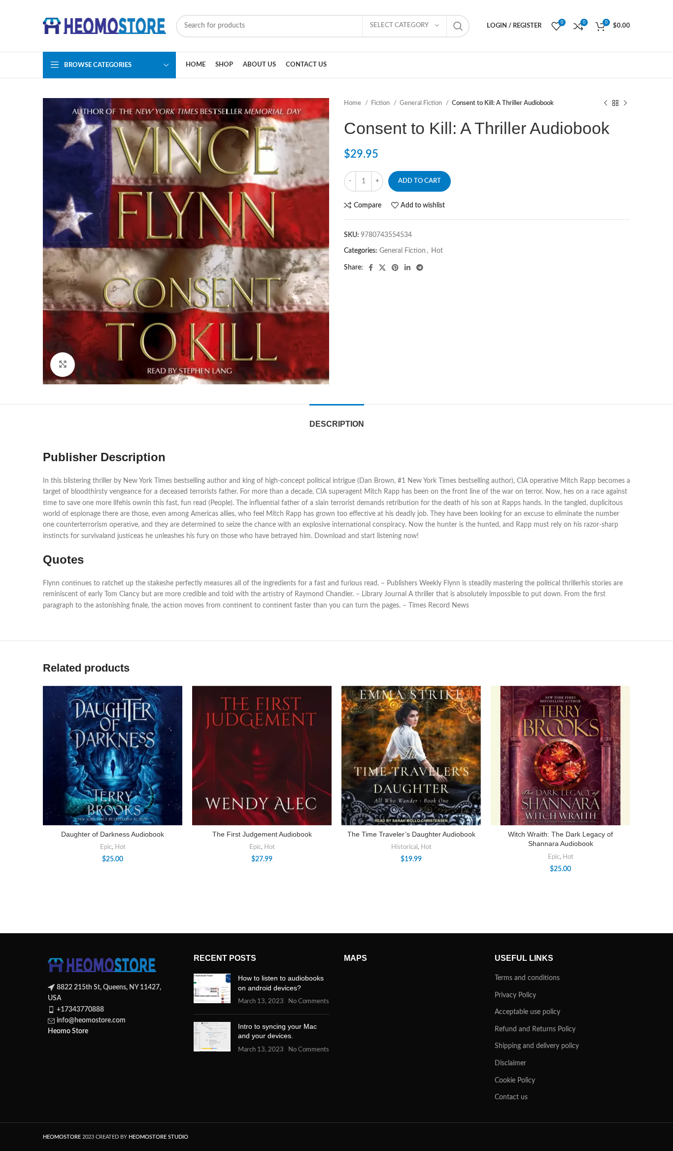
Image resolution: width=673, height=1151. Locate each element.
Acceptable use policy (527, 1012)
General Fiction (421, 103)
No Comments (308, 1001)
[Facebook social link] (371, 267)
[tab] (336, 419)
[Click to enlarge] (62, 364)
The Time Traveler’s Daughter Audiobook (411, 834)
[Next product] (625, 103)
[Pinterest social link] (395, 267)
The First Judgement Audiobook (262, 834)
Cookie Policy (515, 1080)
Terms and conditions (527, 978)
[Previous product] (605, 103)
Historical (404, 847)
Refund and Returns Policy (535, 1029)
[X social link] (382, 267)
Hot (437, 250)
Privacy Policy (515, 995)
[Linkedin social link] (407, 267)
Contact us (511, 1097)
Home (353, 103)
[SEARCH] (458, 26)
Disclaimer (510, 1063)
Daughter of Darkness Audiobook (112, 834)
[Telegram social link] (419, 267)
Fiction (381, 103)
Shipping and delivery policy (537, 1046)
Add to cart (419, 181)
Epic (106, 847)
